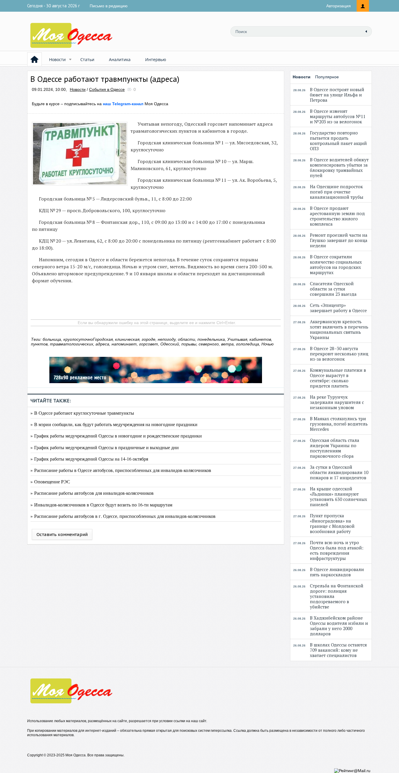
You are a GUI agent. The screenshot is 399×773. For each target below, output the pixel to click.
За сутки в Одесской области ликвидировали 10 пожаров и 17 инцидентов (339, 472)
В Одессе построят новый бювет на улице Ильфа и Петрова (337, 95)
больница (52, 339)
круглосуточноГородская (88, 339)
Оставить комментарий (62, 534)
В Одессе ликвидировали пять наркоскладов (337, 572)
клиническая (127, 339)
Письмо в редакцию (109, 6)
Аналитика (120, 59)
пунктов (39, 344)
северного (209, 344)
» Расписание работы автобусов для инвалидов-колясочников (92, 493)
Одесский (169, 344)
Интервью (155, 59)
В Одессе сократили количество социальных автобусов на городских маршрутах (336, 264)
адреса (102, 344)
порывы (188, 344)
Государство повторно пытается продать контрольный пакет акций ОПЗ (338, 140)
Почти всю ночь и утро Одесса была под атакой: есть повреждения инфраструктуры (336, 550)
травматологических (71, 344)
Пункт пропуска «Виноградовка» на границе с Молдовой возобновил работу (332, 523)
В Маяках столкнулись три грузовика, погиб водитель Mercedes (339, 424)
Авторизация (338, 6)
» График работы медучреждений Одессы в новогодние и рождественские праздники (116, 436)
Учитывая (237, 339)
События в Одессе (107, 89)
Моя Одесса (135, 103)
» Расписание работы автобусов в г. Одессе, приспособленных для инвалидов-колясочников (123, 516)
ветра (227, 344)
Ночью (267, 344)
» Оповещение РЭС (50, 481)
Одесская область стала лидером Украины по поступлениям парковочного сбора (334, 448)
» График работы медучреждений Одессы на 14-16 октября (89, 459)
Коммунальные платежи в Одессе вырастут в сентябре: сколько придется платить (338, 377)
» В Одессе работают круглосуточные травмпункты (82, 413)
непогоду (167, 339)
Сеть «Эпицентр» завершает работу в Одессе (338, 307)
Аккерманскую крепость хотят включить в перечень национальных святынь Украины (339, 329)
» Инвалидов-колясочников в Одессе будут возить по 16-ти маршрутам (101, 505)
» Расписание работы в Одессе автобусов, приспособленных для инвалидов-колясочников (120, 470)
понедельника (211, 339)
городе (148, 339)
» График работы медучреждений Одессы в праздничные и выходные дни (104, 447)
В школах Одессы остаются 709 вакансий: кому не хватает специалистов (338, 650)
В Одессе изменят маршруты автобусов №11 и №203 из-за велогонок (337, 116)
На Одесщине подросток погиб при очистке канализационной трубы (336, 192)
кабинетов (260, 339)
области (186, 339)
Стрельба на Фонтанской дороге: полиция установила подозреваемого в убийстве (336, 596)
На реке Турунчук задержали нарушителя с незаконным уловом (337, 402)
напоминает (124, 344)
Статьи (87, 59)
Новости (57, 59)
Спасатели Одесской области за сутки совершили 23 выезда (333, 289)
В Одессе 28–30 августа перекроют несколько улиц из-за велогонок (339, 354)
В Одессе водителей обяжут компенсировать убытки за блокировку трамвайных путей (339, 167)
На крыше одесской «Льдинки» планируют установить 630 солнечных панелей (338, 496)
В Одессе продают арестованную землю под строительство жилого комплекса (337, 215)
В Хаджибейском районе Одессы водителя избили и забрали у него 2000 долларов (339, 625)
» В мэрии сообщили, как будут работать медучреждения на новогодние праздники (113, 424)
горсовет (148, 344)
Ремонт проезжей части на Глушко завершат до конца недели (338, 240)
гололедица (247, 344)
